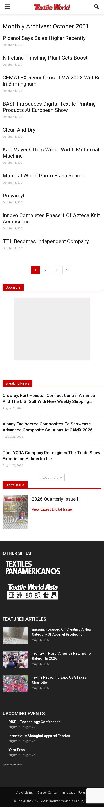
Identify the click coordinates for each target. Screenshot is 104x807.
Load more (50, 477)
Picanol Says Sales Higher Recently (44, 38)
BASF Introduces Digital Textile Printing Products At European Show (49, 107)
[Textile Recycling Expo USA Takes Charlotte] (15, 683)
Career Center (47, 792)
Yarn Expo (17, 750)
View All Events (12, 764)
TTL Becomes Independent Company (46, 241)
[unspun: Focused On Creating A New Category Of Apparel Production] (15, 635)
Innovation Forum (75, 792)
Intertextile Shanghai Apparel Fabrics (39, 736)
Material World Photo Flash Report (43, 176)
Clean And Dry (19, 130)
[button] (97, 7)
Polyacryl (13, 196)
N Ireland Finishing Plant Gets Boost (45, 58)
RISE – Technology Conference (34, 722)
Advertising (24, 792)
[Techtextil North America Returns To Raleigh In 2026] (15, 659)
